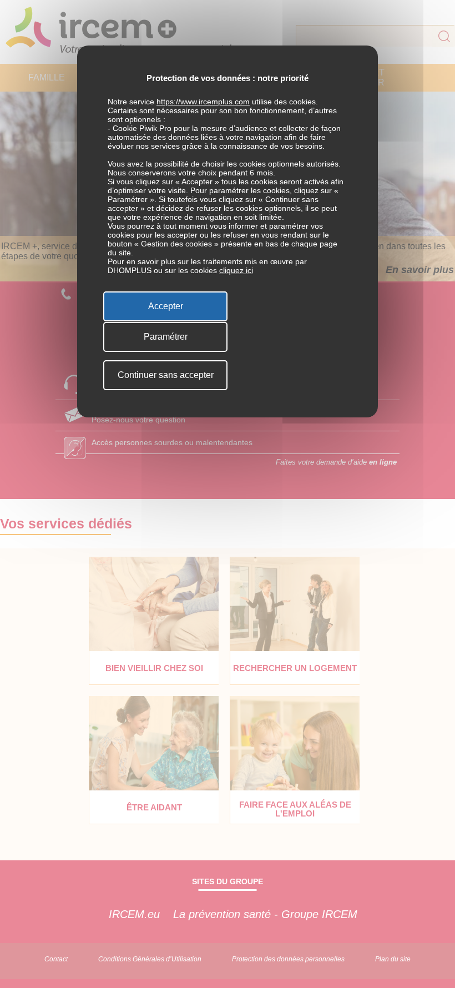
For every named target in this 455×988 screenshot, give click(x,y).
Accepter (165, 306)
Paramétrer (166, 336)
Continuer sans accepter (166, 375)
